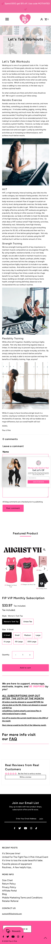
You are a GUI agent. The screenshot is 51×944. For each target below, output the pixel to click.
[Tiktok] (36, 828)
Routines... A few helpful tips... (17, 867)
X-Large (7, 642)
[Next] (44, 568)
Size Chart (7, 880)
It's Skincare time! (11, 853)
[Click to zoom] (44, 549)
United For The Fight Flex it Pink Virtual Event (25, 857)
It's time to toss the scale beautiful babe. (22, 860)
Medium (27, 635)
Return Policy (9, 883)
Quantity (5, 655)
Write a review (25, 777)
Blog (4, 894)
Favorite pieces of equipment (17, 864)
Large (38, 635)
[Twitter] (19, 828)
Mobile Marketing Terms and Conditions (22, 897)
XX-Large (19, 642)
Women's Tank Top (11, 621)
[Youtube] (25, 828)
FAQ (13, 739)
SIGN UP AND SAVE (37, 481)
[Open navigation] (7, 19)
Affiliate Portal (9, 890)
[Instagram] (31, 828)
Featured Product (25, 533)
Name (6, 451)
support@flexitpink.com (12, 914)
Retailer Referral (10, 901)
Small (17, 635)
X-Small (7, 635)
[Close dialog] (48, 458)
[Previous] (7, 568)
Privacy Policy (9, 887)
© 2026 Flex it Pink (9, 941)
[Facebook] (14, 828)
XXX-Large (31, 642)
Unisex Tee (27, 621)
